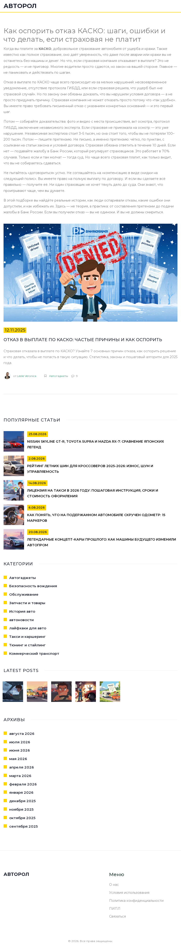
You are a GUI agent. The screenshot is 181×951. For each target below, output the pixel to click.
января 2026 (21, 792)
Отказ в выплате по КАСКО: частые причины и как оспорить (83, 339)
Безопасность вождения (33, 586)
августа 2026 (21, 733)
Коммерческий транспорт (34, 653)
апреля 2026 (21, 767)
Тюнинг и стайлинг (27, 645)
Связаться (117, 916)
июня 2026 (19, 750)
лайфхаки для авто (27, 628)
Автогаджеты (58, 376)
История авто (22, 611)
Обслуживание (23, 594)
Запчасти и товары (27, 603)
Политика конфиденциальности (136, 900)
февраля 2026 (23, 784)
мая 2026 (18, 759)
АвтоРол (20, 6)
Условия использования (129, 892)
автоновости (21, 620)
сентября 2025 (23, 826)
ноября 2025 (21, 809)
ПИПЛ (114, 908)
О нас (114, 884)
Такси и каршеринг (27, 636)
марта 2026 (20, 775)
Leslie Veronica (26, 376)
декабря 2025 (22, 801)
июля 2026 (19, 742)
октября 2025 (22, 818)
